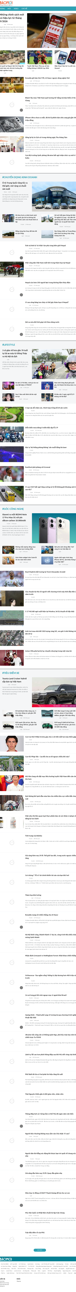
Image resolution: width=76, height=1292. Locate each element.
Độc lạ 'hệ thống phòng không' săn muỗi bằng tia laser (46, 447)
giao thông (38, 1268)
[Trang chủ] (6, 3)
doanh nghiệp (57, 1271)
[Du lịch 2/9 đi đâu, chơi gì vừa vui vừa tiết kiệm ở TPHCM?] (8, 386)
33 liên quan (37, 821)
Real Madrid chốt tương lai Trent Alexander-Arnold (45, 572)
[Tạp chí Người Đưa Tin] (26, 450)
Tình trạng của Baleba (33, 836)
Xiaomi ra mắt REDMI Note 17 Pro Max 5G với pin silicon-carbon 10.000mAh (14, 518)
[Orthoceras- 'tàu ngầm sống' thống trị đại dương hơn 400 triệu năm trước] (12, 982)
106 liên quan (38, 160)
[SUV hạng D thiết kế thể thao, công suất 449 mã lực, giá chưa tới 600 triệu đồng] (47, 725)
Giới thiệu (2, 1281)
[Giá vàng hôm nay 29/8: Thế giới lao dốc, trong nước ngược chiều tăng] (12, 862)
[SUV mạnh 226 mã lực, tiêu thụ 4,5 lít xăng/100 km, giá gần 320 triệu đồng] (8, 725)
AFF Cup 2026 (13, 1264)
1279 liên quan (36, 81)
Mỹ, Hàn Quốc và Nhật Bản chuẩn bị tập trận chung (45, 1213)
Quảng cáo (2, 1286)
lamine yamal (17, 1271)
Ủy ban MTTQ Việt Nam (40, 1273)
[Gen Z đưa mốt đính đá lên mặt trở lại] (8, 397)
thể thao (50, 1271)
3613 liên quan (36, 782)
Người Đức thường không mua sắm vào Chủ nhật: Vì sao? (47, 1134)
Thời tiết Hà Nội (22, 1268)
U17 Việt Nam (22, 1264)
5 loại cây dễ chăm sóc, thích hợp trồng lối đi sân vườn (46, 408)
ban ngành (61, 1268)
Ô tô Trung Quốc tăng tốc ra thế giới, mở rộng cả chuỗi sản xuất (15, 186)
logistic (44, 1271)
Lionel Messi (9, 1271)
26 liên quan (38, 614)
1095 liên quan (35, 1057)
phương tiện (30, 1268)
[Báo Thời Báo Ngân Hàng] (27, 1077)
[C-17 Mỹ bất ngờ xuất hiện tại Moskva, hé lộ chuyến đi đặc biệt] (12, 618)
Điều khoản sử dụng (4, 1282)
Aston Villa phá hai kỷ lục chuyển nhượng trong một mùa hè (48, 651)
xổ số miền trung (5, 1268)
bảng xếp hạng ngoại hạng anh (44, 1266)
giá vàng (37, 1264)
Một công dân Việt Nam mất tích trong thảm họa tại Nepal (47, 263)
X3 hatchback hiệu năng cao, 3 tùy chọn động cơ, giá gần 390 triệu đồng (25, 713)
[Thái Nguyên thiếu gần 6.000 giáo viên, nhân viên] (12, 1101)
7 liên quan (37, 1159)
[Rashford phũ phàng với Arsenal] (12, 474)
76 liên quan (36, 1215)
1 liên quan (34, 103)
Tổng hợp (19, 1281)
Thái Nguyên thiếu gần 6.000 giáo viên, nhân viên (44, 1094)
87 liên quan (36, 574)
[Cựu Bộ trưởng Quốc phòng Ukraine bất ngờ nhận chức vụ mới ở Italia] (12, 162)
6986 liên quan (39, 1176)
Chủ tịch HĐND (4, 1264)
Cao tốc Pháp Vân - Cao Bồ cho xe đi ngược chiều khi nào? (47, 757)
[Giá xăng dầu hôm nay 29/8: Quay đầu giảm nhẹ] (12, 1180)
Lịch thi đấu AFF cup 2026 (47, 1264)
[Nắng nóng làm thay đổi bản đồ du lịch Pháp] (8, 234)
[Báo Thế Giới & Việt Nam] (16, 562)
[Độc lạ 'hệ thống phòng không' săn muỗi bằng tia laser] (12, 454)
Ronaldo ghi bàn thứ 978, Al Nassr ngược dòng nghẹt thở (47, 78)
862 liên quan (26, 718)
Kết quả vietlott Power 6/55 (54, 1273)
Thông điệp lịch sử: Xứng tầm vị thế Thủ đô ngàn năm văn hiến (49, 1114)
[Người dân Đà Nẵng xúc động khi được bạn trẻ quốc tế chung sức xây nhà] (12, 1160)
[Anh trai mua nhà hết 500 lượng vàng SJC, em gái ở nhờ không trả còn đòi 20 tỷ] (12, 638)
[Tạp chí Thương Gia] (16, 551)
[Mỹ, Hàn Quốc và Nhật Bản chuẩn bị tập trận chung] (12, 1219)
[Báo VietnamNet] (29, 71)
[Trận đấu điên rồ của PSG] (12, 1239)
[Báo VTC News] (27, 410)
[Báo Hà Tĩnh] (4, 684)
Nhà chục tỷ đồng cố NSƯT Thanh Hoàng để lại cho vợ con (47, 1193)
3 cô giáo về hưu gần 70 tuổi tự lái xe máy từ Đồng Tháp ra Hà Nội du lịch (15, 353)
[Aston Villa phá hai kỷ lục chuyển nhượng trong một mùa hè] (12, 658)
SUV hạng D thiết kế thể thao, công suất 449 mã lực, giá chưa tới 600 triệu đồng (64, 725)
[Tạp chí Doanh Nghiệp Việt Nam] (17, 718)
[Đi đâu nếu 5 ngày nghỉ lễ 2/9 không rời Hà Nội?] (47, 397)
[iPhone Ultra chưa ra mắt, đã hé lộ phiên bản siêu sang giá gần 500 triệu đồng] (12, 124)
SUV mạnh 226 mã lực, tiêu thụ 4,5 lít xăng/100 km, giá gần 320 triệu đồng (26, 725)
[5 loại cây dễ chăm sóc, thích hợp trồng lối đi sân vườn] (12, 414)
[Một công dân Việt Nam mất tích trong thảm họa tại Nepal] (12, 269)
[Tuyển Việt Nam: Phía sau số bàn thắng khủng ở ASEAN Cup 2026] (39, 57)
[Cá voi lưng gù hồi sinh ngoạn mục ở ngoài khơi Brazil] (12, 1002)
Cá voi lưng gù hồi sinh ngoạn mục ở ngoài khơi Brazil (45, 995)
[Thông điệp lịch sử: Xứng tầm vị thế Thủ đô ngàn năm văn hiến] (12, 1121)
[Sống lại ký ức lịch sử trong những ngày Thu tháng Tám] (12, 144)
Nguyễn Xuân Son (70, 1268)
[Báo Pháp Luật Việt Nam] (27, 140)
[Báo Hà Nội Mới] (17, 224)
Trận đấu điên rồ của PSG (35, 1233)
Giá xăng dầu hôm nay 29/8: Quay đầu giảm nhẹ (43, 1173)
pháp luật (33, 1271)
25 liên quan (37, 940)
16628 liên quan (39, 861)
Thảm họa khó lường (33, 895)
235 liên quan (37, 492)
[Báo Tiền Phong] (27, 325)
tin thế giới (31, 1266)
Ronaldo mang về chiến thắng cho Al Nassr (41, 915)
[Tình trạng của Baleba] (12, 842)
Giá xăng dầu (26, 1271)
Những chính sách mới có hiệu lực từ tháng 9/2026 (12, 18)
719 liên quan (65, 564)
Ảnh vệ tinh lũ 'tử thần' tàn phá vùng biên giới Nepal (45, 246)
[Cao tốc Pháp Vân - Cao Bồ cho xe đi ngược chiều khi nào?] (12, 763)
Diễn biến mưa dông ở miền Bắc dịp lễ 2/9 (41, 428)
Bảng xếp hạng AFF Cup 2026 (60, 1266)
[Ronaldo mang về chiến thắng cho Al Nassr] (12, 922)
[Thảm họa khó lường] (12, 902)
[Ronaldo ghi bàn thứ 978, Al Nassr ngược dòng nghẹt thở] (12, 85)
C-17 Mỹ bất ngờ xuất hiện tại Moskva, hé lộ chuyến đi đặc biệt (49, 612)
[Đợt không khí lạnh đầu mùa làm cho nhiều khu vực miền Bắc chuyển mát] (12, 803)
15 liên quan (26, 387)
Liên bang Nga (59, 1264)
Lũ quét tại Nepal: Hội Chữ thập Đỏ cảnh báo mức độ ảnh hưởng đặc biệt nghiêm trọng (12, 68)
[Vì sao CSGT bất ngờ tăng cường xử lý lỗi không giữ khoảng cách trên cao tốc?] (12, 494)
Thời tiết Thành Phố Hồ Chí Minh (24, 1273)
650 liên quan (38, 801)
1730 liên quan (38, 1077)
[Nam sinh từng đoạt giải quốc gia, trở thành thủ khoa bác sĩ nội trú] (47, 386)
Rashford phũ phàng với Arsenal (37, 467)
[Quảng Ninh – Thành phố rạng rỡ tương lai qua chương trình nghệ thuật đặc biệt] (12, 1022)
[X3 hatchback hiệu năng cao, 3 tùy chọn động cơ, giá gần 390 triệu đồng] (8, 714)
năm (39, 1271)
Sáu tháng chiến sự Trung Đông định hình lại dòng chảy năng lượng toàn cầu (65, 233)
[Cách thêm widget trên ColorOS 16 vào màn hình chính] (8, 560)
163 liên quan (66, 238)
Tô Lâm (67, 1264)
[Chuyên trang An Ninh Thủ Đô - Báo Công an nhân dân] (26, 1215)
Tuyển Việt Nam (10, 1273)
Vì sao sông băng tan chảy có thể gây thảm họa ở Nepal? (47, 302)
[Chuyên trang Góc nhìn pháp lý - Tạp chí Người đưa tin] (26, 739)
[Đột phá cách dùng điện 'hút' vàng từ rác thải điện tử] (47, 550)
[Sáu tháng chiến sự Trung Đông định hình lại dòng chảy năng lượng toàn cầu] (47, 234)
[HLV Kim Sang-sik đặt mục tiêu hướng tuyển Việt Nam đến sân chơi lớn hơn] (12, 783)
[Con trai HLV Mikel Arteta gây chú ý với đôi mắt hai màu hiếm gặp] (12, 744)
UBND (64, 1273)
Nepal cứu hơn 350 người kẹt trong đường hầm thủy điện (47, 283)
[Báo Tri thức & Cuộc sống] (27, 597)
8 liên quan (35, 636)
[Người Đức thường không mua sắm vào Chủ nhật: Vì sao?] (12, 1140)
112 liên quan (36, 123)
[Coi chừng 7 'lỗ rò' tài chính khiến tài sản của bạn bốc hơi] (12, 882)
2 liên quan (37, 140)
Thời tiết (13, 1268)
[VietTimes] (26, 821)
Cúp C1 (2, 1271)
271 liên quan (37, 248)
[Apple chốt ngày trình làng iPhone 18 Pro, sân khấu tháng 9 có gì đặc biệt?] (47, 560)
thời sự (3, 1273)
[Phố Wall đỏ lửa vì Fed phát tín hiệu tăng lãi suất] (12, 1081)
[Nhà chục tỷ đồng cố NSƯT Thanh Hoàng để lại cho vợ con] (12, 1200)
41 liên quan (37, 1097)
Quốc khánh (30, 1264)
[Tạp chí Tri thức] (56, 71)
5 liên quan (13, 523)
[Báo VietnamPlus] (17, 236)
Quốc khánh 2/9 (22, 1266)
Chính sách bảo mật (4, 1284)
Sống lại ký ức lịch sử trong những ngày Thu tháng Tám (46, 137)
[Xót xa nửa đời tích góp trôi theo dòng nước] (12, 329)
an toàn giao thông (6, 1266)
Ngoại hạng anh (67, 1271)
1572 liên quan (38, 430)
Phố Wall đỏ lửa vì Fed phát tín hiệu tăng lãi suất (44, 1074)
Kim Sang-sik (46, 1268)
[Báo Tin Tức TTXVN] (1, 24)
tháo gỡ (70, 1273)
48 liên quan (10, 24)
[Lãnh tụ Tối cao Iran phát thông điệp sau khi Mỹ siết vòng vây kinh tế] (12, 1061)
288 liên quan (37, 838)
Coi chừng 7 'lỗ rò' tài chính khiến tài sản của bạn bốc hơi (47, 875)
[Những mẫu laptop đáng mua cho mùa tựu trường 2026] (8, 550)
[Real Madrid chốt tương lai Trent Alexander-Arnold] (12, 579)
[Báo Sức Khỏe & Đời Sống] (27, 492)
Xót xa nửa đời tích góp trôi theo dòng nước (42, 322)
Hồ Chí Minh (54, 1268)
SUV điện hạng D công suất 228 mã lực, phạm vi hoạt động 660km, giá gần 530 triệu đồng (64, 713)
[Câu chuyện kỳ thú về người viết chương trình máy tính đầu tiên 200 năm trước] (12, 598)
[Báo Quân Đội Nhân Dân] (27, 898)
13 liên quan (28, 224)
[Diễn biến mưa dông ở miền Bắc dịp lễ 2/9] (12, 434)
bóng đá (15, 1266)
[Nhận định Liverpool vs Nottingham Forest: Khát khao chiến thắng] (12, 962)
